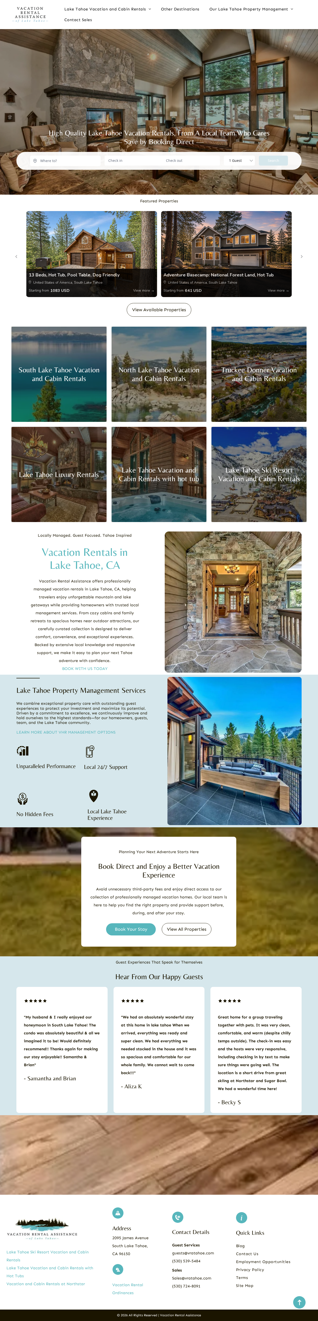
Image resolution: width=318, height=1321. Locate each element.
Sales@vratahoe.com (191, 1278)
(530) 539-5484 (186, 1261)
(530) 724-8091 (186, 1286)
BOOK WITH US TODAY (85, 668)
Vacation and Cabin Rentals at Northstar (45, 1283)
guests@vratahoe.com (193, 1253)
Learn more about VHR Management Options (66, 732)
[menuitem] (107, 9)
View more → (144, 290)
